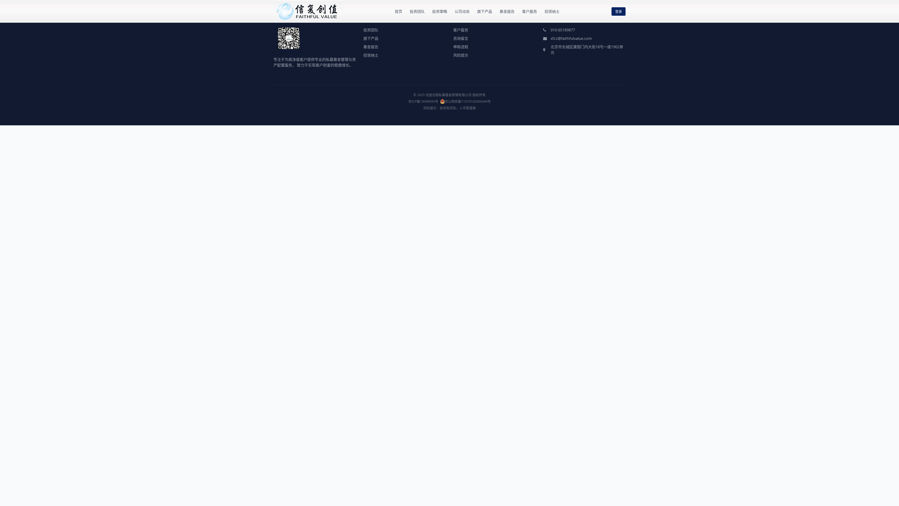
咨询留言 (460, 38)
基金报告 (507, 11)
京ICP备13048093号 (423, 101)
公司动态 (462, 11)
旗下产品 (484, 11)
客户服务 (529, 11)
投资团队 (417, 11)
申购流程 (460, 46)
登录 (618, 11)
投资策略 (439, 11)
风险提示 (460, 55)
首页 (398, 11)
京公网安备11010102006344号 (468, 101)
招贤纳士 (552, 11)
